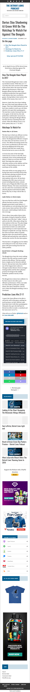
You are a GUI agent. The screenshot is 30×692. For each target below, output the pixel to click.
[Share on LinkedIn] (9, 375)
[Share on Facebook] (9, 371)
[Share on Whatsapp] (9, 381)
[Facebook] (19, 1)
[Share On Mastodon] (20, 381)
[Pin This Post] (20, 375)
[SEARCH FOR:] (15, 15)
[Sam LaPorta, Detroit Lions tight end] (15, 423)
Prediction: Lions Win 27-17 (14, 51)
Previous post (16, 388)
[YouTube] (10, 1)
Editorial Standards (15, 684)
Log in (4, 672)
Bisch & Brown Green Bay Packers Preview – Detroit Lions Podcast (14, 443)
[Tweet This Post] (20, 371)
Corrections (23, 684)
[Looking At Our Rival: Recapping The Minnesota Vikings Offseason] (15, 407)
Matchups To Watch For (13, 49)
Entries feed (5, 674)
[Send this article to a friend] (9, 378)
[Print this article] (20, 378)
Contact (5, 686)
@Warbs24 (20, 313)
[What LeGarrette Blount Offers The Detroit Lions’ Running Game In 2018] (15, 455)
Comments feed (6, 676)
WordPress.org (6, 678)
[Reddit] (22, 1)
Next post (14, 390)
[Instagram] (16, 1)
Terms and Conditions (15, 691)
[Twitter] (8, 1)
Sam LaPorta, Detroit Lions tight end (13, 427)
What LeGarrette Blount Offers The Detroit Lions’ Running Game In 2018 (14, 460)
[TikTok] (13, 1)
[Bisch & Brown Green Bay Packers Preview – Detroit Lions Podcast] (15, 439)
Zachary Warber (12, 38)
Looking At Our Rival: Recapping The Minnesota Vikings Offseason (13, 411)
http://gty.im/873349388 (15, 56)
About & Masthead (6, 684)
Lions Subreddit (9, 315)
